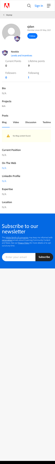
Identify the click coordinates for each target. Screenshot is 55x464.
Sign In (39, 6)
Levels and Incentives (21, 55)
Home (9, 14)
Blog (4, 122)
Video (16, 122)
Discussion (30, 122)
